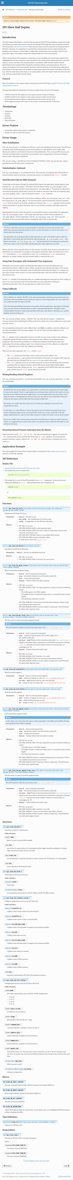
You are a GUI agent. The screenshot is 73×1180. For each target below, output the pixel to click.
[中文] (4, 32)
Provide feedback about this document (36, 1161)
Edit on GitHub (65, 10)
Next (66, 1166)
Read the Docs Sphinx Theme (40, 1176)
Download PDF (65, 1176)
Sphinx (11, 1176)
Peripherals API (22, 10)
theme (21, 1176)
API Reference (10, 10)
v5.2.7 (55, 21)
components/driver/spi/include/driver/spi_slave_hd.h (22, 468)
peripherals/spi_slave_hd (58, 451)
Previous (8, 1166)
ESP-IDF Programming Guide (38, 3)
